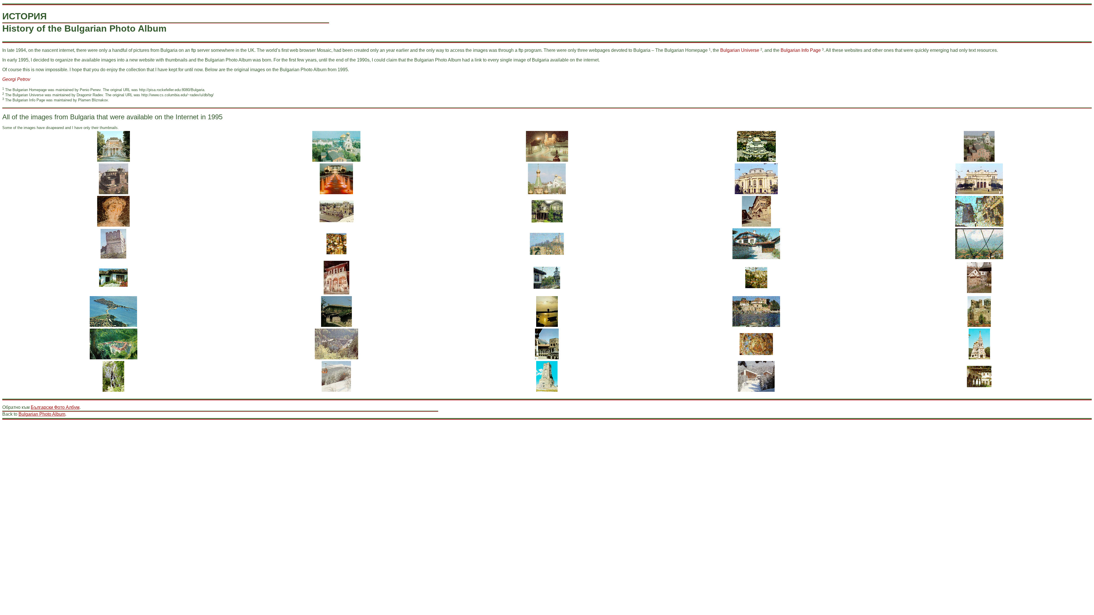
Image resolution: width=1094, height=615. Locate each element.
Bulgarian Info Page (801, 50)
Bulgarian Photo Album (42, 414)
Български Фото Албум (55, 407)
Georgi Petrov (16, 79)
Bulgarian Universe (739, 50)
